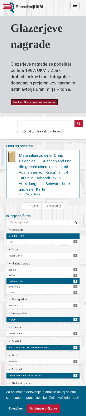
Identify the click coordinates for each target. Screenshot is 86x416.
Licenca (16, 327)
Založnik (16, 341)
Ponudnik (17, 369)
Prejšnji (31, 205)
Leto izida (17, 229)
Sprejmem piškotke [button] (43, 408)
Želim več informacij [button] (64, 397)
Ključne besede (20, 263)
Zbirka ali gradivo (21, 383)
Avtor (14, 249)
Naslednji (53, 205)
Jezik (14, 355)
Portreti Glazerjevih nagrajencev (34, 102)
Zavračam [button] (16, 408)
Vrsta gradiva (19, 313)
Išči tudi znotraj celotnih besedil (42, 131)
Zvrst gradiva (19, 299)
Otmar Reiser (33, 194)
